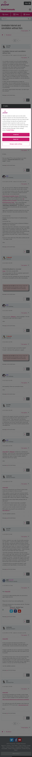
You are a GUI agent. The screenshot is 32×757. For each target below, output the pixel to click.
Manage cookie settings (16, 144)
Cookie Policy (10, 130)
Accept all (16, 134)
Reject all (15, 139)
